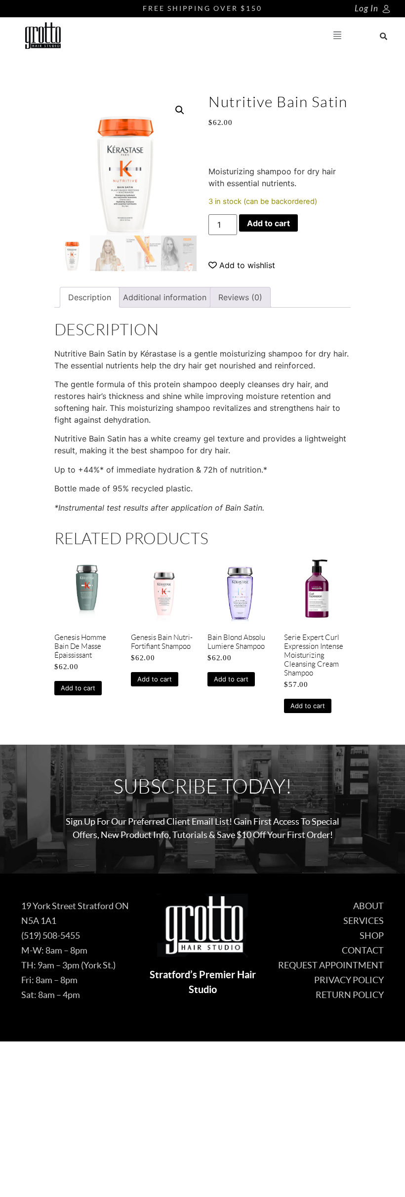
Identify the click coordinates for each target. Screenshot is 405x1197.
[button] (337, 35)
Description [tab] (89, 297)
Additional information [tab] (164, 297)
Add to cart (268, 223)
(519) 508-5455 (50, 935)
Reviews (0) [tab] (240, 297)
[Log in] (386, 8)
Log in (366, 8)
